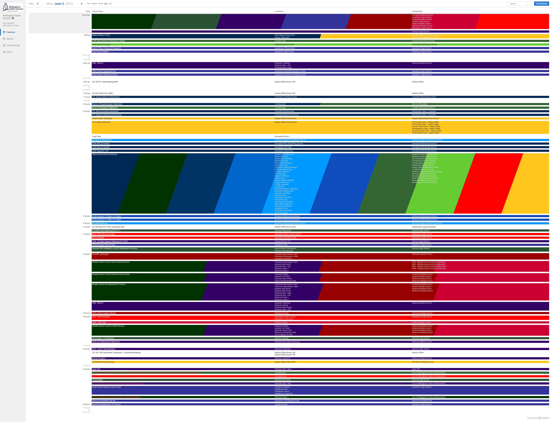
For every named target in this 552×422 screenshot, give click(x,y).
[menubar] (99, 3)
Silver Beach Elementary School (425, 35)
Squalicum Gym (281, 245)
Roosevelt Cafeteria (283, 197)
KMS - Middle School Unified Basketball (428, 264)
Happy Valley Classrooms (285, 118)
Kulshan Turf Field (282, 276)
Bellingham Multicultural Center (288, 234)
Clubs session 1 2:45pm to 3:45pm (106, 216)
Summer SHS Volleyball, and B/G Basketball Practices (114, 248)
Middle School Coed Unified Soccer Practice (111, 274)
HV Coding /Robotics (101, 122)
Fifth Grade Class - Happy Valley (425, 122)
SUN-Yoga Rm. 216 (100, 151)
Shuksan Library (281, 305)
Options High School (420, 31)
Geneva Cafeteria (282, 176)
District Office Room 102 (285, 352)
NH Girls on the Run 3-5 (101, 140)
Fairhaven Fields (281, 274)
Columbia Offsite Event (284, 111)
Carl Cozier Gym (281, 165)
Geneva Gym (280, 178)
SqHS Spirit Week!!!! (100, 52)
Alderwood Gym (281, 156)
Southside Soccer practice (103, 362)
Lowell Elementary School (422, 169)
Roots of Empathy (419, 104)
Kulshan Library (281, 322)
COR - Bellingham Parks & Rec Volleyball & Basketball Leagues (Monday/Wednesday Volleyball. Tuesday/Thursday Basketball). (145, 373)
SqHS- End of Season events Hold (106, 387)
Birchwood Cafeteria (283, 159)
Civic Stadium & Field (283, 335)
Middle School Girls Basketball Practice (108, 284)
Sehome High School (421, 21)
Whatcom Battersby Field (285, 281)
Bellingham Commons (284, 319)
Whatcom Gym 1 (282, 268)
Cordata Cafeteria (282, 171)
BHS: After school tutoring (103, 234)
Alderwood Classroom (284, 154)
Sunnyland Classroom (284, 151)
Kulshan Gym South (283, 291)
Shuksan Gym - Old (282, 65)
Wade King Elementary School (424, 44)
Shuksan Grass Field (283, 279)
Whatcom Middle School (422, 15)
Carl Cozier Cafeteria (283, 163)
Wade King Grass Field (284, 44)
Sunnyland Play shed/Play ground (289, 143)
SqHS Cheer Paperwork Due (104, 71)
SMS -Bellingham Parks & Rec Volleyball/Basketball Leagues (117, 383)
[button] (60, 3)
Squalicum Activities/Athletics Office (290, 71)
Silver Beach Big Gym (283, 204)
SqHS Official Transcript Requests (106, 48)
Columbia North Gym (283, 169)
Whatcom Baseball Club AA (103, 401)
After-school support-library (104, 313)
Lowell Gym (279, 187)
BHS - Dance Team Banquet (103, 349)
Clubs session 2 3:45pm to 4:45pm (106, 220)
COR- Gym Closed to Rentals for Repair (108, 41)
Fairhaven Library (282, 313)
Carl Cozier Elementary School (424, 159)
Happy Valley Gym (282, 37)
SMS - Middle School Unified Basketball (428, 266)
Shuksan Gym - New (283, 293)
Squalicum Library (282, 387)
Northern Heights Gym (284, 191)
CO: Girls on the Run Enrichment (105, 111)
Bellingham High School (422, 28)
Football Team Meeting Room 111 (106, 230)
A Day (94, 15)
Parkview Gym (280, 195)
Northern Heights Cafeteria (286, 189)
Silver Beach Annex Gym (285, 35)
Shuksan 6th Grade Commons (287, 342)
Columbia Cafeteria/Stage (286, 97)
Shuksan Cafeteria (282, 63)
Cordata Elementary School (423, 41)
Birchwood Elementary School (424, 156)
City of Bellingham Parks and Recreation (429, 373)
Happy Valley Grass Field (285, 362)
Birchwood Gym (281, 161)
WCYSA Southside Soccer (423, 362)
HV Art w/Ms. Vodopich (102, 118)
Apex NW (96, 369)
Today (31, 4)
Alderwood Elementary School (424, 154)
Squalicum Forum (282, 391)
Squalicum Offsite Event (285, 48)
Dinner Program (98, 358)
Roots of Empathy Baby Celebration (107, 104)
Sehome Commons (283, 380)
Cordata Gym (280, 41)
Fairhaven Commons (283, 258)
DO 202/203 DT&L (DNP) (102, 93)
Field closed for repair (101, 44)
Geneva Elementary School (423, 165)
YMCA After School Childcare (104, 154)
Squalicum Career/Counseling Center (290, 75)
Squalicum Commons (284, 393)
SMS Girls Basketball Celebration (106, 342)
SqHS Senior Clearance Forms (104, 75)
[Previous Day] (37, 3)
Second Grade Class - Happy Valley (426, 131)
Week (100, 4)
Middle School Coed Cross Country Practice (110, 262)
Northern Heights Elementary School (290, 140)
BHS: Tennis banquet (101, 317)
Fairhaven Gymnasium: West (286, 256)
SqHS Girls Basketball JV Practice (106, 404)
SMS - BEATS (97, 63)
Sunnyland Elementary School (424, 143)
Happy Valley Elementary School (425, 37)
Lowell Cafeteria (281, 184)
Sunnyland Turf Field (283, 147)
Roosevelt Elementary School (424, 176)
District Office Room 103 (285, 82)
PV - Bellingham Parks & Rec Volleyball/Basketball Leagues (117, 376)
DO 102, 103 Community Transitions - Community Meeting (116, 352)
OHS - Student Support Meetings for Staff (110, 241)
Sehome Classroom (283, 230)
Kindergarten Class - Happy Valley (426, 128)
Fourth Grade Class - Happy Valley (426, 126)
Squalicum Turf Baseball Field (287, 401)
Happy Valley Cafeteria (284, 180)
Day (105, 4)
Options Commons (283, 349)
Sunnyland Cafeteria (283, 206)
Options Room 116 (282, 241)
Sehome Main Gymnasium (285, 248)
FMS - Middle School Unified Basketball (428, 262)
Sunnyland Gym (281, 208)
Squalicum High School (421, 17)
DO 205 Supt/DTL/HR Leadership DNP (108, 227)
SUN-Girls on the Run (101, 143)
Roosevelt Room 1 (282, 136)
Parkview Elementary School (424, 174)
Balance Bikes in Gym (101, 35)
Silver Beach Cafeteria (284, 202)
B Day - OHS (97, 32)
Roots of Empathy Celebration (105, 108)
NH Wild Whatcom (100, 223)
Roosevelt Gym (281, 200)
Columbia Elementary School (424, 97)
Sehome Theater (282, 338)
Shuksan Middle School (422, 19)
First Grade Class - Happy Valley (425, 124)
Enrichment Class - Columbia (424, 111)
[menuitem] (88, 4)
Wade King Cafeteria (283, 210)
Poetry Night (97, 380)
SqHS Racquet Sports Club (103, 245)
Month (94, 4)
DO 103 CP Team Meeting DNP (105, 82)
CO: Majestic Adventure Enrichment (107, 115)
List (110, 4)
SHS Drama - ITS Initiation (103, 338)
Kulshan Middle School (421, 24)
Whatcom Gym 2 (282, 299)
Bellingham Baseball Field (285, 238)
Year (89, 4)
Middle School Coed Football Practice (108, 326)
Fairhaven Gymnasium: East (286, 254)
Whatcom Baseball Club (422, 401)
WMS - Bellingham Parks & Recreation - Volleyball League (116, 397)
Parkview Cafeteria (283, 193)
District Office (418, 82)
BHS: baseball (98, 238)
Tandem (545, 418)
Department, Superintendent (424, 227)
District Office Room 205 (285, 227)
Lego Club (96, 136)
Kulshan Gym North (283, 264)
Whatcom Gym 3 (282, 271)
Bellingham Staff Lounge (285, 317)
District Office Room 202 (285, 93)
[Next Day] (81, 3)
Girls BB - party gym (100, 254)
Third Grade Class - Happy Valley (425, 133)
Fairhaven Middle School (422, 26)
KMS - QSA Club (99, 322)
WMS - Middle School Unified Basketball (429, 268)
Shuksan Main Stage (283, 67)
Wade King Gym (281, 212)
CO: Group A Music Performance (105, 97)
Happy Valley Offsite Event (286, 122)
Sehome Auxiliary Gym (284, 250)
